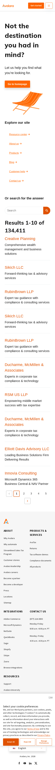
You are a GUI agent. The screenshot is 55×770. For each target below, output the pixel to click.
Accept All (11, 742)
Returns (33, 548)
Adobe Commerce (12, 619)
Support (7, 683)
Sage (6, 643)
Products (14, 153)
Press (6, 590)
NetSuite (8, 631)
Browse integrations (13, 667)
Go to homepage (17, 84)
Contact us (15, 181)
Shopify (7, 649)
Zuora (6, 661)
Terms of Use (33, 728)
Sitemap (7, 602)
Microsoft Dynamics (13, 625)
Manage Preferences (44, 742)
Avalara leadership (12, 566)
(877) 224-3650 (36, 619)
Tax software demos (39, 554)
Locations (8, 596)
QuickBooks (9, 637)
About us (14, 143)
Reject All (27, 742)
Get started (36, 5)
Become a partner (12, 578)
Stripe (6, 655)
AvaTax (33, 542)
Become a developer (13, 584)
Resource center (18, 134)
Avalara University (12, 690)
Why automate (10, 544)
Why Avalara (9, 538)
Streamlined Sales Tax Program (14, 552)
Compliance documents (40, 560)
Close (51, 697)
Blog (11, 162)
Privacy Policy (43, 735)
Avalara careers (11, 572)
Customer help (17, 171)
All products (35, 566)
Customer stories (12, 560)
